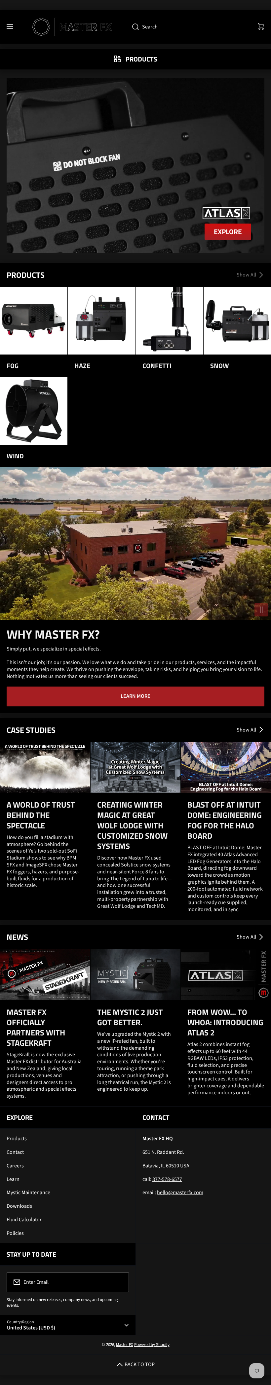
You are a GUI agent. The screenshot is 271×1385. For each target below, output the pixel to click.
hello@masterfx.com (180, 1192)
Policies (15, 1233)
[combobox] (188, 27)
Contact (15, 1152)
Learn (13, 1179)
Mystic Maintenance (28, 1192)
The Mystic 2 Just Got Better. (130, 1017)
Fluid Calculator (24, 1219)
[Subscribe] (119, 1282)
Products (17, 1138)
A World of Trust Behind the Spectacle (41, 815)
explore (228, 231)
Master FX (124, 1345)
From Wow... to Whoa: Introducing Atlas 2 (225, 1022)
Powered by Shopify (152, 1345)
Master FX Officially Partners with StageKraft (36, 1027)
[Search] (132, 27)
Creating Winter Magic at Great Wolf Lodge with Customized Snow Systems (132, 825)
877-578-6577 (167, 1179)
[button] (261, 26)
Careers (15, 1165)
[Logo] (72, 26)
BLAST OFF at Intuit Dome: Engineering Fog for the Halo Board (224, 820)
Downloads (19, 1206)
